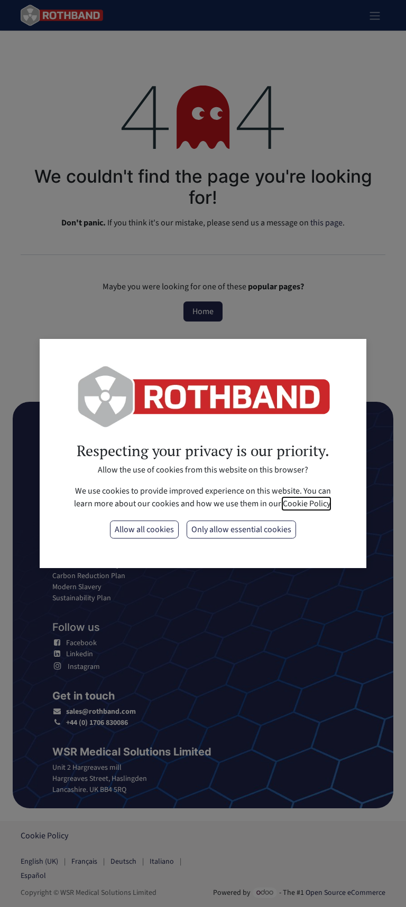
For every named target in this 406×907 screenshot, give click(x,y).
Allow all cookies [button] (144, 529)
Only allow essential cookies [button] (241, 529)
